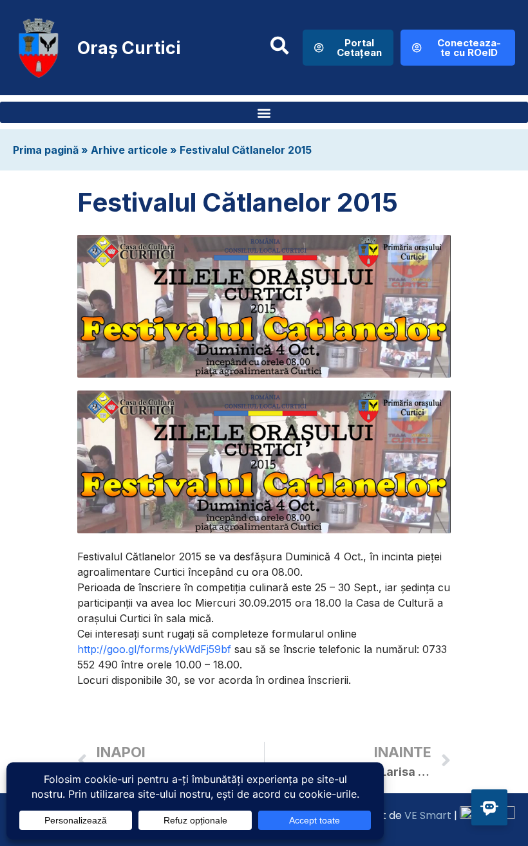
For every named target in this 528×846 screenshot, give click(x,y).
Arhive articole (129, 149)
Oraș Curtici (129, 48)
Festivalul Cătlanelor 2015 (246, 149)
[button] (264, 112)
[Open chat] (489, 807)
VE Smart (427, 815)
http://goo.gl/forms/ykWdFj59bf (154, 649)
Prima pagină (46, 149)
